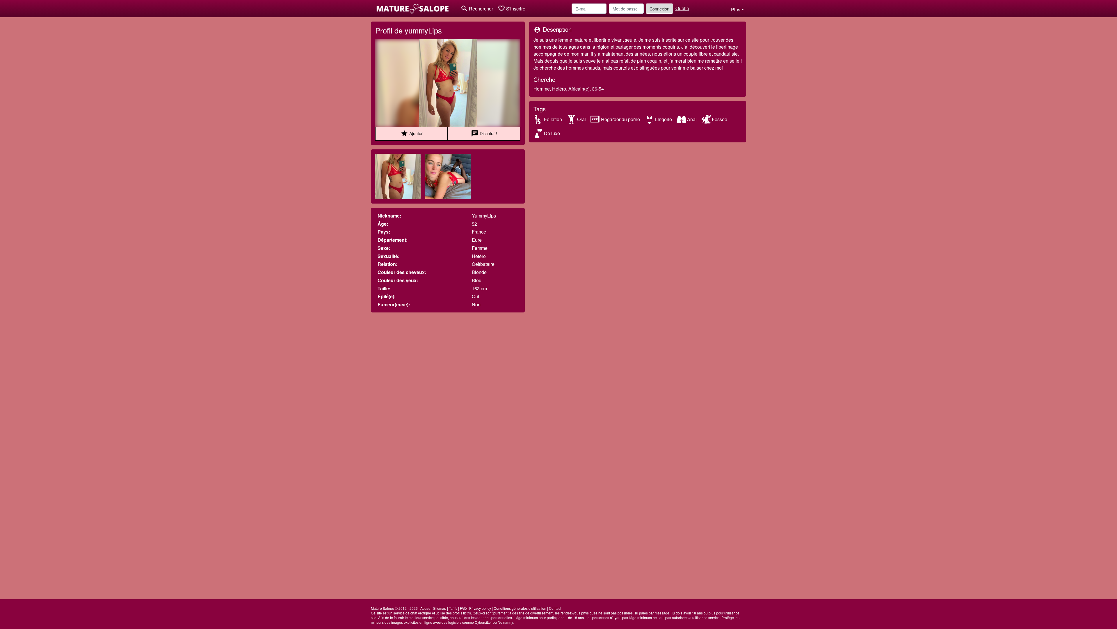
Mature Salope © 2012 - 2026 (394, 608)
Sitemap (439, 608)
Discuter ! (484, 133)
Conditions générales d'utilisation (520, 608)
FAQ (463, 608)
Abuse (425, 608)
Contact (555, 608)
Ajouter (412, 133)
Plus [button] (735, 9)
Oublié (682, 8)
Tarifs (453, 608)
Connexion (659, 9)
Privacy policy (480, 608)
